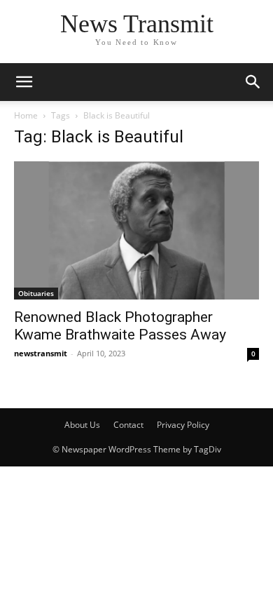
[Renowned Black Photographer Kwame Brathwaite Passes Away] (136, 230)
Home (26, 115)
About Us (82, 425)
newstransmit (40, 353)
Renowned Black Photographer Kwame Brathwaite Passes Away (120, 326)
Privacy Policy (183, 425)
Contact (128, 425)
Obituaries (36, 293)
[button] (253, 82)
